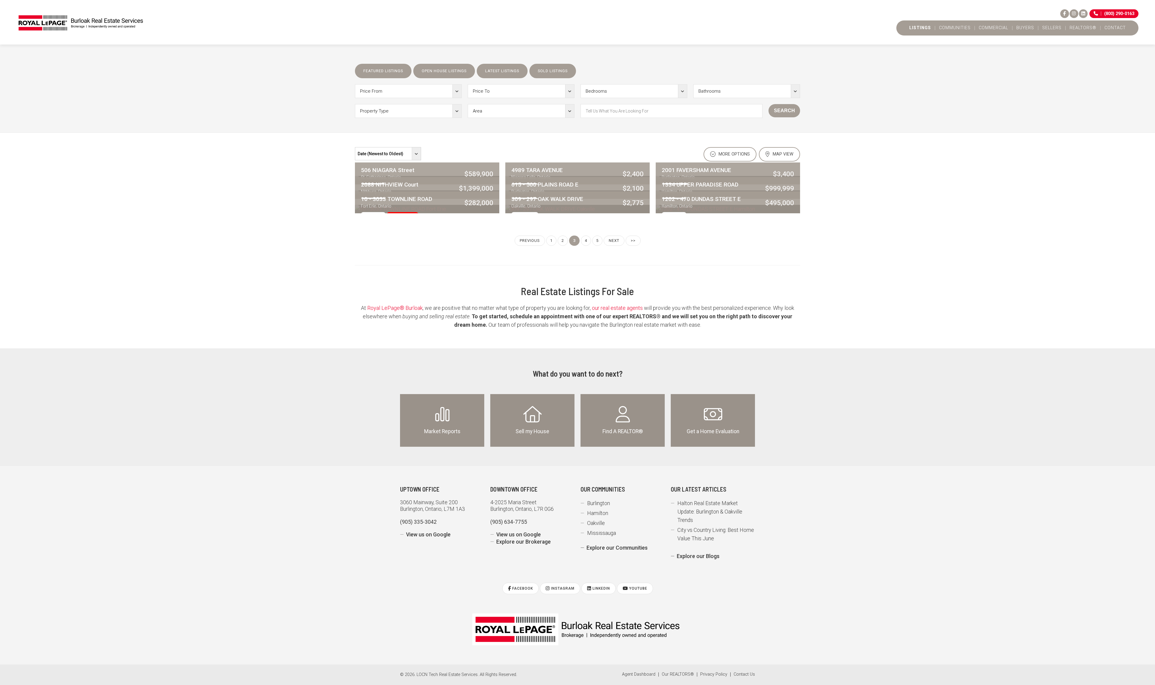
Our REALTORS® (678, 674)
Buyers (1025, 28)
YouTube (637, 588)
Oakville (596, 523)
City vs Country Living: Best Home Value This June (715, 534)
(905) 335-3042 (418, 522)
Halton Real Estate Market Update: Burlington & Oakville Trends (709, 511)
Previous (530, 240)
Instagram (562, 588)
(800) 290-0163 (1119, 13)
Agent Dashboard (638, 674)
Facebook (522, 588)
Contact (1115, 28)
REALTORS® (1083, 28)
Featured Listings (383, 71)
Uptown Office (419, 489)
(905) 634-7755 (508, 522)
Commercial (993, 28)
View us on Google (428, 535)
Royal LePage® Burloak (395, 308)
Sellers (1051, 28)
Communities (955, 28)
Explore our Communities (617, 548)
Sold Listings (553, 71)
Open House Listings (444, 71)
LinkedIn (600, 588)
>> (633, 240)
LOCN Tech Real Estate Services (447, 674)
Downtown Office (513, 489)
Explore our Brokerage (523, 542)
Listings (920, 28)
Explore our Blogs (698, 556)
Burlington (598, 503)
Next (614, 240)
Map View (782, 154)
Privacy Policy (713, 674)
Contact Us (744, 674)
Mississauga (601, 533)
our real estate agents (617, 308)
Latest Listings (502, 71)
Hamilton (597, 513)
